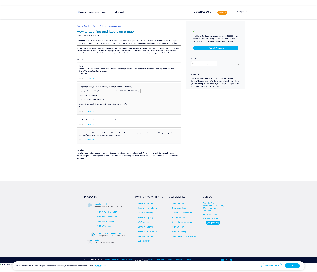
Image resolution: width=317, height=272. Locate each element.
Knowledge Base (202, 12)
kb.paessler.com (115, 26)
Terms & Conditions (111, 260)
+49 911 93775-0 (210, 218)
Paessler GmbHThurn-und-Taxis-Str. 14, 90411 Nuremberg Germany (213, 207)
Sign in (222, 12)
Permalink (90, 78)
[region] (158, 265)
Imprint (150, 260)
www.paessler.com (244, 12)
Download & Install (175, 260)
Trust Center (160, 260)
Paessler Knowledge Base (87, 26)
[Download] (154, 106)
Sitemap (188, 260)
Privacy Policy (127, 260)
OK (292, 266)
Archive (103, 26)
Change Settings (141, 260)
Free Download (215, 48)
